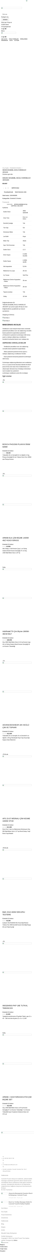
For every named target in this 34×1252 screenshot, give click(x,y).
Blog (2, 1224)
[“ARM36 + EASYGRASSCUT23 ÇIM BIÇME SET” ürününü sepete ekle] (4, 1121)
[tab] (9, 204)
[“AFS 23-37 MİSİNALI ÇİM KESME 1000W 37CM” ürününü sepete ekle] (4, 841)
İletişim (3, 1227)
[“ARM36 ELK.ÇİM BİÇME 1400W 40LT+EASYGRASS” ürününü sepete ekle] (4, 560)
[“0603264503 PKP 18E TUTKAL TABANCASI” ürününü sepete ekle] (4, 1026)
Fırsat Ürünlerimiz (6, 1214)
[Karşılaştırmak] (4, 441)
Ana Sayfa (5, 168)
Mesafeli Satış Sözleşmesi (9, 1233)
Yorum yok (19, 1197)
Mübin (15, 1240)
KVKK (3, 1230)
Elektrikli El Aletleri (15, 168)
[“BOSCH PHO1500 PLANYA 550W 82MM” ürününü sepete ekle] (4, 466)
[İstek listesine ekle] (4, 462)
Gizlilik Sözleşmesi (6, 1236)
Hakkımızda (4, 1221)
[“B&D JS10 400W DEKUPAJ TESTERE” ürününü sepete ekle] (4, 934)
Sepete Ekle (15, 188)
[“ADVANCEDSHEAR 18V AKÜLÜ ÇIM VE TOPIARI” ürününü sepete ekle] (4, 747)
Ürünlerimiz (4, 1217)
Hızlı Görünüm (4, 471)
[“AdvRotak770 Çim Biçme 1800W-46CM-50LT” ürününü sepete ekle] (4, 654)
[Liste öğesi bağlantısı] (17, 1165)
